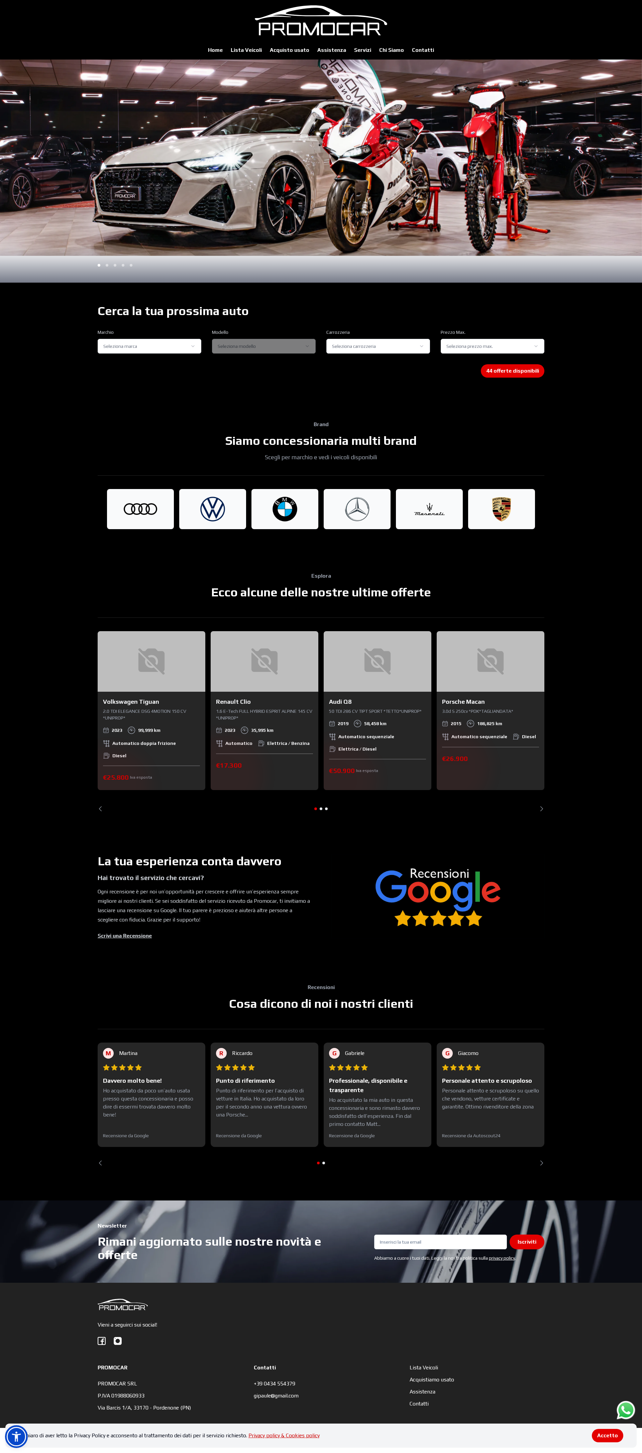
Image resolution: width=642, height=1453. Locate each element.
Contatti (423, 50)
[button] (16, 1436)
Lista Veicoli (246, 50)
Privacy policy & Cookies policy (284, 1435)
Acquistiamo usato (432, 1379)
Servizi (362, 50)
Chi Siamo (391, 50)
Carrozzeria (338, 332)
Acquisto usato (289, 50)
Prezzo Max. (453, 332)
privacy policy (502, 1258)
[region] (321, 721)
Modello (220, 332)
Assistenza (331, 50)
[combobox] (149, 346)
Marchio (106, 332)
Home (215, 50)
